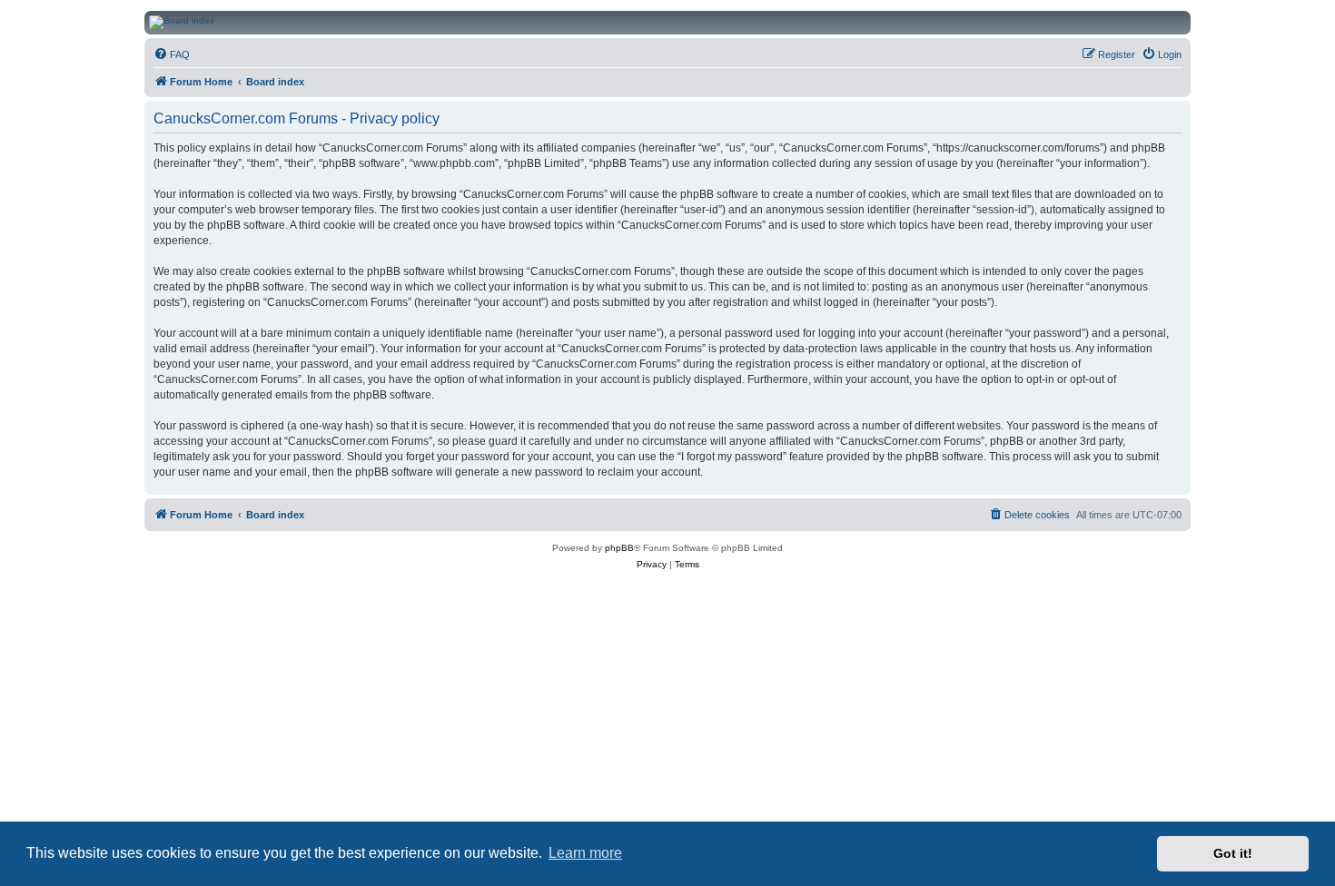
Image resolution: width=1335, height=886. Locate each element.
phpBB (619, 548)
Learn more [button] (585, 853)
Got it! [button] (1232, 853)
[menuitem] (171, 54)
